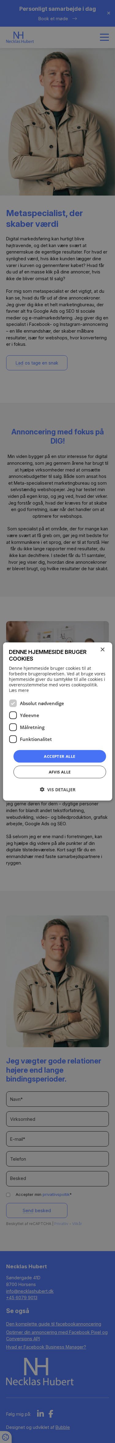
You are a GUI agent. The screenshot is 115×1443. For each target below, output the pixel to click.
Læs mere (19, 690)
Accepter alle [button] (59, 756)
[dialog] (57, 721)
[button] (57, 789)
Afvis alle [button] (60, 772)
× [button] (102, 649)
